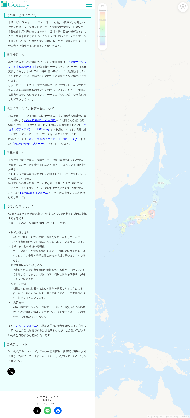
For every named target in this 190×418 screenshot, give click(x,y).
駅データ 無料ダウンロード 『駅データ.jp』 (54, 139)
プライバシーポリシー (47, 403)
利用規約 (47, 400)
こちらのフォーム (26, 325)
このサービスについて (47, 396)
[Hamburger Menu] (89, 4)
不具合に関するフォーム (33, 192)
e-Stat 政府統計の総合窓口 (40, 120)
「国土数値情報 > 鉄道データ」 (30, 143)
